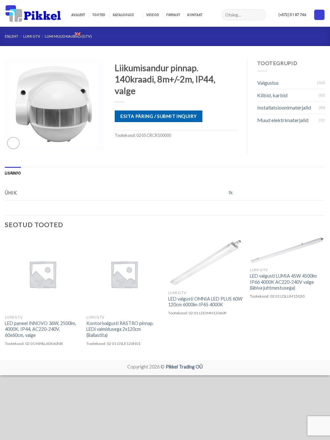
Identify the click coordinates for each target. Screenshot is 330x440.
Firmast (173, 15)
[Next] (325, 297)
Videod (152, 15)
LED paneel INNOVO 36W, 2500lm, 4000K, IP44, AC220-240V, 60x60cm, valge (40, 329)
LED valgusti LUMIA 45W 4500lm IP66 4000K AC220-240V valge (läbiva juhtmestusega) (283, 282)
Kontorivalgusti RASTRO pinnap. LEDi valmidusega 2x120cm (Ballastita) (120, 329)
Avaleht (78, 15)
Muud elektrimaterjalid (282, 120)
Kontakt (194, 15)
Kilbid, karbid (272, 95)
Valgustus (268, 83)
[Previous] (5, 297)
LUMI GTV (31, 36)
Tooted (98, 15)
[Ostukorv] (319, 15)
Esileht (11, 36)
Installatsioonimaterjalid (284, 107)
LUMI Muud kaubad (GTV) (68, 36)
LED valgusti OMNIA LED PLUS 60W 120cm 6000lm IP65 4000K (205, 302)
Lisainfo (13, 173)
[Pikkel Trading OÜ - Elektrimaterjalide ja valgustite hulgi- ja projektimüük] (33, 14)
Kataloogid (123, 15)
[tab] (13, 173)
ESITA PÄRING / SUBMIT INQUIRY (159, 116)
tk (230, 192)
